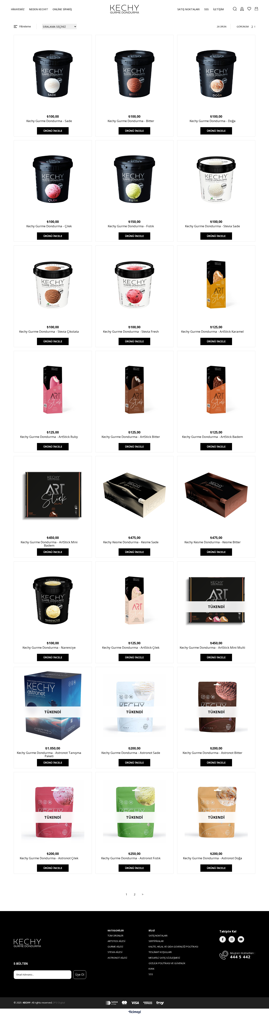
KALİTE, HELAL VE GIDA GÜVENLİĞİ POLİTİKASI (173, 946)
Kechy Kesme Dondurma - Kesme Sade (130, 542)
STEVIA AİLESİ (115, 952)
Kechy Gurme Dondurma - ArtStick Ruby (49, 437)
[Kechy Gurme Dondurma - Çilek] (53, 179)
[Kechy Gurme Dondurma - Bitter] (134, 74)
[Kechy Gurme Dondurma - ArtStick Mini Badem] (53, 495)
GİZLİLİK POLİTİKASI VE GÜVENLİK (167, 963)
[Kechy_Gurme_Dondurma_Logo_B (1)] (50, 943)
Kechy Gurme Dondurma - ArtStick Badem (212, 437)
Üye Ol (79, 975)
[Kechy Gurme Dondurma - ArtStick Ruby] (53, 390)
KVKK (151, 968)
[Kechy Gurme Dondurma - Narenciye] (53, 600)
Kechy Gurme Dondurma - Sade (49, 121)
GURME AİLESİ (115, 946)
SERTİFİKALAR (156, 941)
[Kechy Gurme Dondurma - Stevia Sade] (216, 179)
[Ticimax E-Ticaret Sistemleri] (134, 1012)
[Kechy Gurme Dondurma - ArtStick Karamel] (216, 284)
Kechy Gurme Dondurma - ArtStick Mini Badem (49, 544)
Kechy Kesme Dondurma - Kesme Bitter (212, 542)
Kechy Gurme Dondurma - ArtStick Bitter (131, 437)
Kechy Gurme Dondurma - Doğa (213, 121)
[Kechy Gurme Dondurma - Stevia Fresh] (134, 284)
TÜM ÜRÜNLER (115, 935)
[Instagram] (232, 939)
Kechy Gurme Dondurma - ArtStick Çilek (130, 648)
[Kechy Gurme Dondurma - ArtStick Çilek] (134, 600)
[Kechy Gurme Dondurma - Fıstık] (134, 179)
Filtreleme (25, 26)
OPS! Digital (58, 1002)
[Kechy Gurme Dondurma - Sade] (53, 74)
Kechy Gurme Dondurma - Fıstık (131, 226)
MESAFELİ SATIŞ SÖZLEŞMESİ (164, 957)
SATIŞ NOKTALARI (158, 935)
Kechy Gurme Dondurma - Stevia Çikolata (49, 332)
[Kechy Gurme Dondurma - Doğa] (216, 74)
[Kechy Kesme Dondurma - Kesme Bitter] (216, 495)
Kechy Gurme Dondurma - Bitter (131, 121)
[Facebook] (222, 939)
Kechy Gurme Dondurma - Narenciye (49, 648)
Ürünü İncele (52, 130)
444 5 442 (240, 957)
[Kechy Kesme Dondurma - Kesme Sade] (134, 495)
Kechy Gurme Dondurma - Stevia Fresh (131, 332)
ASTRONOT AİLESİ (117, 957)
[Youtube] (241, 939)
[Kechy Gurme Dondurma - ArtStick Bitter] (134, 390)
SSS (151, 974)
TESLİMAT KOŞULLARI (160, 952)
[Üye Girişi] (242, 9)
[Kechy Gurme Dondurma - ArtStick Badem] (216, 390)
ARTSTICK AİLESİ (116, 941)
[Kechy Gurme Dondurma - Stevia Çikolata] (53, 284)
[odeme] (134, 1003)
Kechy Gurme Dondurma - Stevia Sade (212, 226)
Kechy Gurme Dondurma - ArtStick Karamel (212, 332)
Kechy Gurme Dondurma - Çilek (49, 226)
